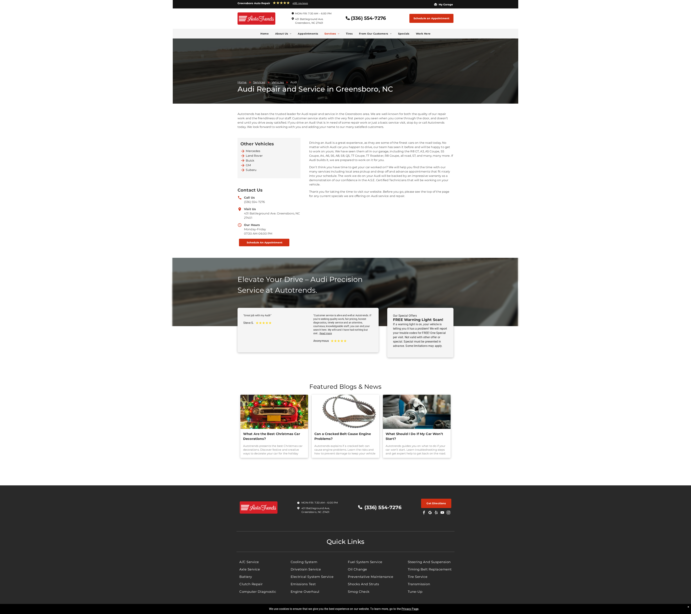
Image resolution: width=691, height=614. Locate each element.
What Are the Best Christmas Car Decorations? (271, 436)
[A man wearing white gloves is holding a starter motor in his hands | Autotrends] (417, 412)
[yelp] (436, 513)
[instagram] (448, 513)
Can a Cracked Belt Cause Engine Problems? (342, 436)
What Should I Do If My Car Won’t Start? (414, 436)
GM (248, 165)
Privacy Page (409, 609)
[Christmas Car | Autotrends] (274, 412)
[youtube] (442, 513)
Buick (250, 160)
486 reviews (300, 3)
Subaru (251, 170)
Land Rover (254, 155)
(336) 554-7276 (254, 202)
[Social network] (430, 513)
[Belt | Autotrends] (345, 412)
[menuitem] (264, 33)
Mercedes (253, 151)
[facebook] (424, 513)
